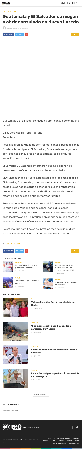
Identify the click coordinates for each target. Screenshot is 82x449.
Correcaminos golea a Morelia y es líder (27, 282)
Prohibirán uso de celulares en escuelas (66, 283)
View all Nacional (39, 395)
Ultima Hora (58, 438)
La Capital (61, 441)
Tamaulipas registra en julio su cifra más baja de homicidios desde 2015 (66, 267)
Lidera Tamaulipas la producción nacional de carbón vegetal (55, 375)
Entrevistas (73, 444)
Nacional (6, 11)
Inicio (50, 438)
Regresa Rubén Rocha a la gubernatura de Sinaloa (26, 266)
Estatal (75, 438)
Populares (18, 262)
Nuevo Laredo (73, 441)
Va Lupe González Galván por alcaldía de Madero (53, 303)
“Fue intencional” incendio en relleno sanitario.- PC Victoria (51, 327)
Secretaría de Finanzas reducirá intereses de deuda (54, 351)
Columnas (34, 323)
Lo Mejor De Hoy (60, 444)
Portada (13, 11)
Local (67, 438)
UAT (53, 441)
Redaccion (13, 28)
